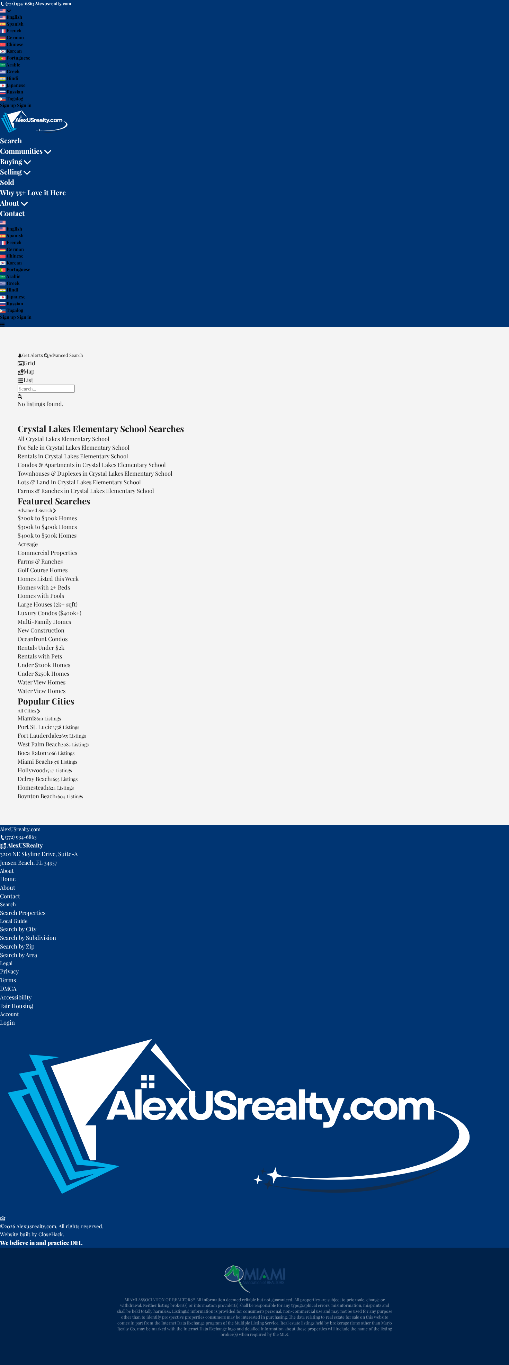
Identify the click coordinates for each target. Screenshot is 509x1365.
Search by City (18, 929)
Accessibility (16, 997)
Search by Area (18, 955)
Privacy (9, 971)
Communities (21, 150)
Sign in (24, 105)
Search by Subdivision (28, 937)
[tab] (254, 363)
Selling (11, 171)
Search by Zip (17, 946)
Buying (11, 161)
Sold (7, 182)
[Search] (20, 396)
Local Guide (14, 920)
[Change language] (5, 10)
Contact (12, 213)
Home (8, 878)
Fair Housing (16, 1005)
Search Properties (22, 912)
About (9, 202)
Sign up (8, 105)
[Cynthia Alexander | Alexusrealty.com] (238, 1209)
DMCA (8, 988)
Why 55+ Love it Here (33, 192)
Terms (8, 980)
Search (11, 140)
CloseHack (50, 1234)
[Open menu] (2, 323)
